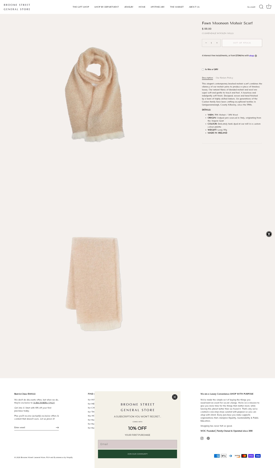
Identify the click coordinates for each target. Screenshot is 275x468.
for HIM (92, 400)
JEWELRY (128, 7)
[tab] (209, 77)
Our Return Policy (224, 78)
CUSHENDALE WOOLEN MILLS (218, 33)
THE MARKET (177, 7)
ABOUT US (194, 7)
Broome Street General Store (33, 457)
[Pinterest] (208, 438)
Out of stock (242, 43)
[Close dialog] (175, 397)
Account (251, 7)
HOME (142, 7)
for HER (92, 404)
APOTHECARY (158, 7)
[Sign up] (57, 427)
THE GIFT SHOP (81, 7)
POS (48, 457)
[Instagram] (202, 438)
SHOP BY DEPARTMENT (106, 7)
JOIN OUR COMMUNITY (137, 454)
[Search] (261, 7)
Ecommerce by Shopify (63, 457)
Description (207, 78)
